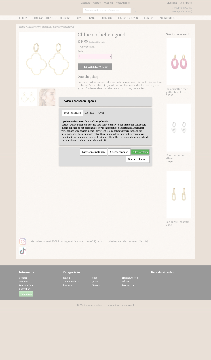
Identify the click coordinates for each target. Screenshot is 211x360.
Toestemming (72, 112)
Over (101, 112)
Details (89, 112)
